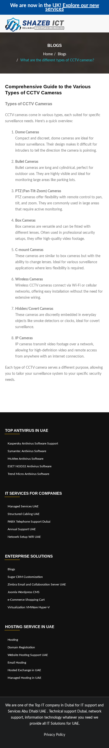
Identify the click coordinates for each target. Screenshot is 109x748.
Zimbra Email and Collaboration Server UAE (37, 584)
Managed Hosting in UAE (24, 677)
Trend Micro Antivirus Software (28, 473)
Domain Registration (21, 647)
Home (48, 54)
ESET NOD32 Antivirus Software (29, 466)
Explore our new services (72, 7)
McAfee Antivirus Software (25, 458)
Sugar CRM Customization (25, 576)
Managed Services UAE (23, 506)
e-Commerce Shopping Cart (26, 599)
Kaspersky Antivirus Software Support (33, 443)
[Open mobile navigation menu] (102, 25)
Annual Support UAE (22, 529)
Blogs (62, 54)
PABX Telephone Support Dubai (29, 521)
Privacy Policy (54, 735)
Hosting (13, 639)
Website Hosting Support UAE (28, 654)
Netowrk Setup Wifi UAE (24, 536)
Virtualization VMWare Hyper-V (29, 607)
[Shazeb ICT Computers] (35, 25)
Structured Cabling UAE (24, 513)
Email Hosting (17, 662)
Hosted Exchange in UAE (24, 670)
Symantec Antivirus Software (27, 451)
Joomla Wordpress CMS (24, 592)
